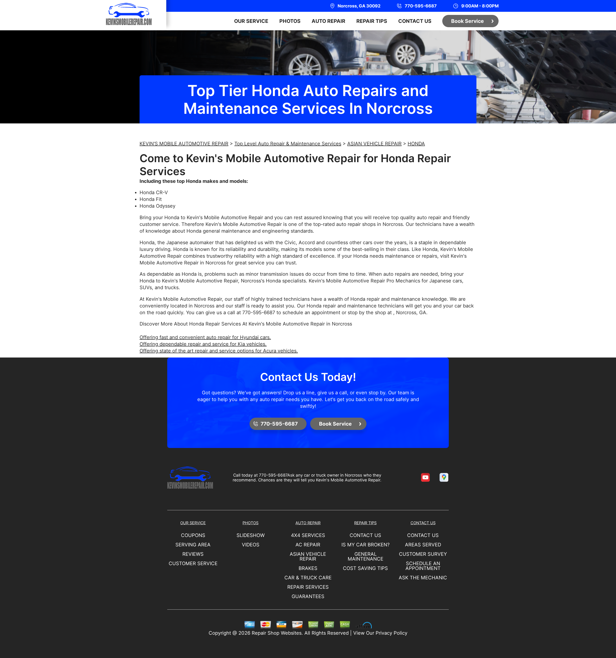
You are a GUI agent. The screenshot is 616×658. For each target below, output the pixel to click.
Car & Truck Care (308, 578)
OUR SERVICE (251, 21)
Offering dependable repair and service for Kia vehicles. (203, 344)
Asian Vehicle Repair (308, 556)
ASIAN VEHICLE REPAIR (374, 144)
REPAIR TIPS (371, 21)
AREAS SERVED (423, 545)
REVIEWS (193, 554)
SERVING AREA (193, 545)
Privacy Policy (391, 633)
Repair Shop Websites (277, 633)
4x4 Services (308, 535)
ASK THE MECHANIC (423, 578)
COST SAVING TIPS (365, 568)
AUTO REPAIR (328, 21)
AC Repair (307, 545)
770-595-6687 (258, 312)
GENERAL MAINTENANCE (365, 556)
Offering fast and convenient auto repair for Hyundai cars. (205, 337)
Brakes (308, 568)
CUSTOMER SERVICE (193, 563)
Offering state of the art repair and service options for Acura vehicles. (219, 351)
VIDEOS (250, 545)
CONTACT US (414, 21)
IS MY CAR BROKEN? (365, 545)
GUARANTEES (308, 596)
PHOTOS (290, 21)
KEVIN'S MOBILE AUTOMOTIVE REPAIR (184, 144)
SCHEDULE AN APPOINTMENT (423, 566)
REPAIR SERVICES (308, 587)
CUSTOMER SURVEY (423, 554)
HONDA (416, 144)
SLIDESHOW (251, 535)
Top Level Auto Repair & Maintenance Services (287, 144)
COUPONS (193, 535)
